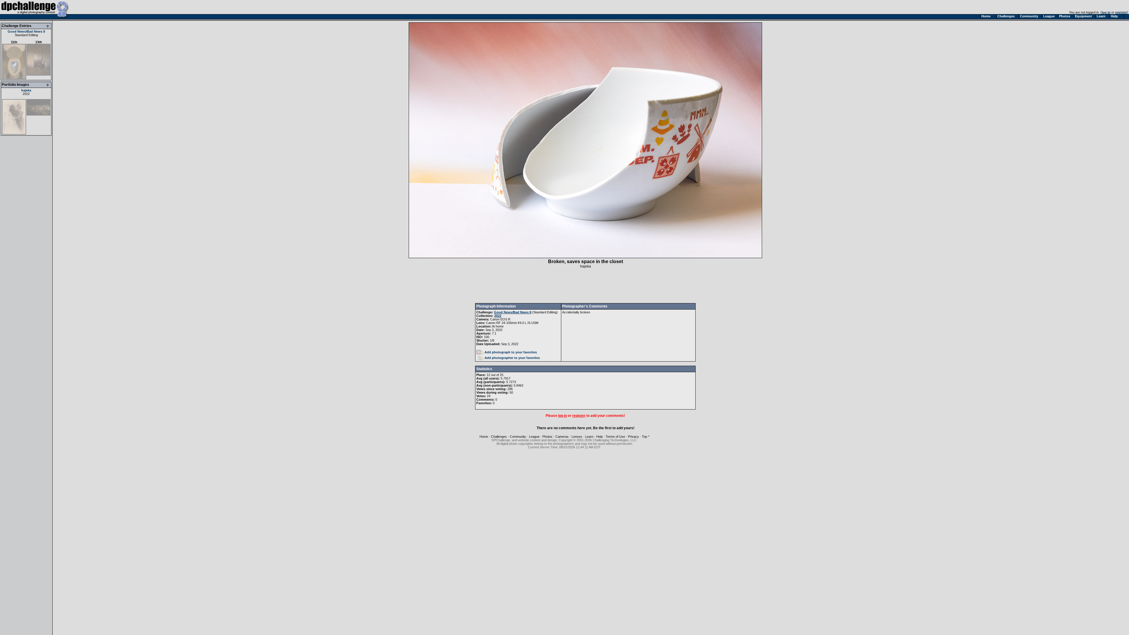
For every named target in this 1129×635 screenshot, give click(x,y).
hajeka (26, 90)
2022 (26, 94)
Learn (589, 436)
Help (599, 436)
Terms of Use (615, 436)
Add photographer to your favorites (512, 358)
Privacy (633, 436)
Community (518, 436)
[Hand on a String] (38, 114)
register (1121, 12)
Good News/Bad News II (26, 31)
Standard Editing (26, 35)
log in (1106, 12)
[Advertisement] (585, 286)
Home (484, 436)
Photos (547, 436)
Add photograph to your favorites (511, 352)
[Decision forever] (14, 133)
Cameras (562, 436)
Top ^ (645, 436)
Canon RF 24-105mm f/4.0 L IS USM (512, 323)
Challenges (499, 436)
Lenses (577, 436)
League (534, 436)
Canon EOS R (500, 319)
